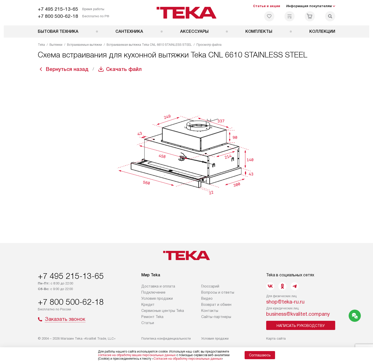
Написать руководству (301, 326)
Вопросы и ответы (217, 292)
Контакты (209, 311)
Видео (207, 298)
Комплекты (258, 31)
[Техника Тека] (187, 13)
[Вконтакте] (270, 286)
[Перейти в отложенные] (269, 16)
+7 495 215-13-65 (58, 9)
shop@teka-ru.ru (285, 302)
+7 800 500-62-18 (58, 16)
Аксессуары (194, 31)
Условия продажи (157, 298)
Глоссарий (210, 286)
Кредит (148, 304)
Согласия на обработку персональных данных (188, 358)
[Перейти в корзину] (310, 16)
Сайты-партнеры (216, 317)
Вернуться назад (67, 69)
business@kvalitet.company (298, 314)
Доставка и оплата (158, 286)
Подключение (153, 292)
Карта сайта (276, 338)
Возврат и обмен (216, 304)
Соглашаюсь (260, 355)
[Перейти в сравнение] (289, 16)
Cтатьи (147, 323)
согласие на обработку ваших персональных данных (137, 355)
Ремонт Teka (152, 317)
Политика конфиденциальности (166, 338)
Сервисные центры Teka (162, 311)
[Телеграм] (295, 286)
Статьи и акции (266, 6)
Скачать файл (124, 69)
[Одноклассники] (282, 286)
